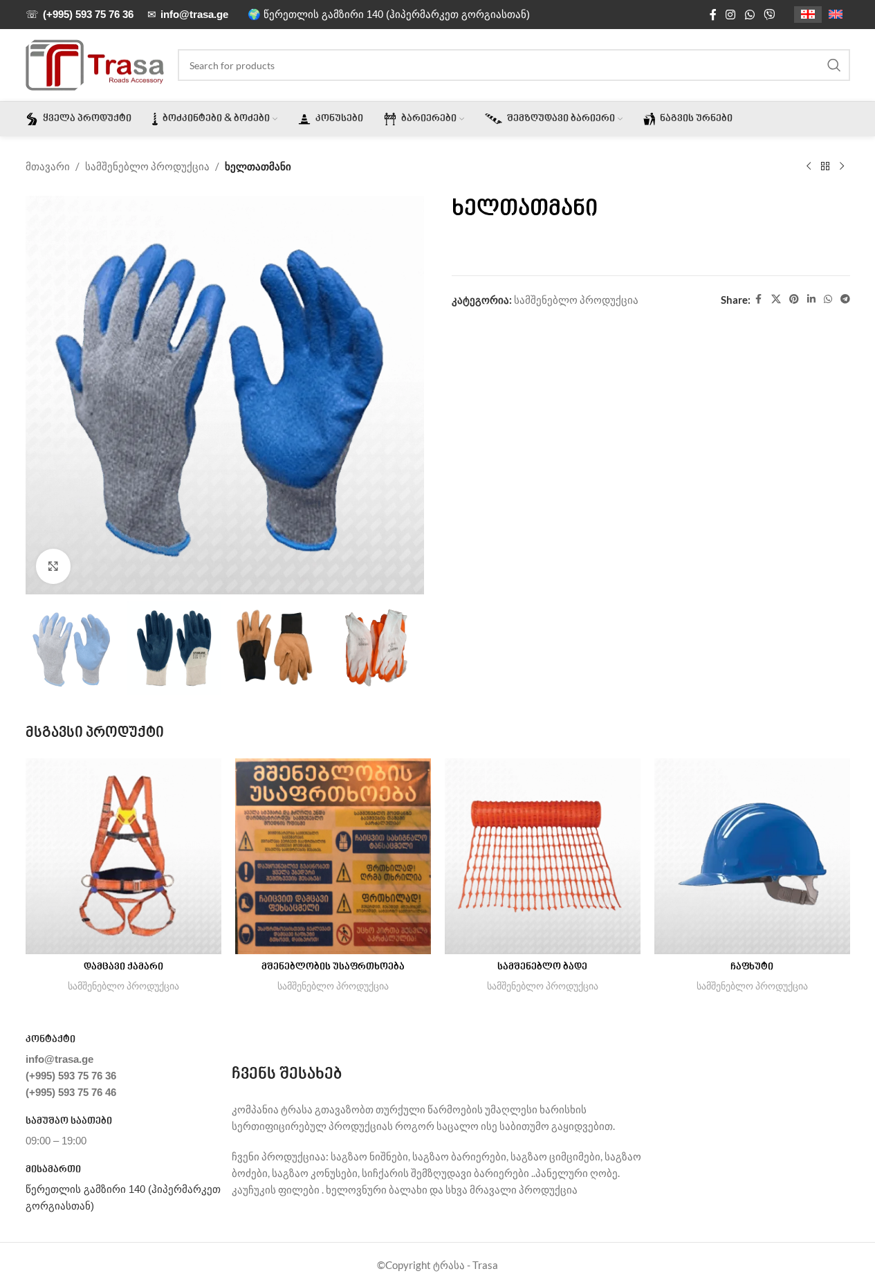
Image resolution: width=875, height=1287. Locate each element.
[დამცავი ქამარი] (123, 856)
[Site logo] (95, 63)
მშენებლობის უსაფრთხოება (333, 967)
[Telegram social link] (845, 299)
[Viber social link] (769, 14)
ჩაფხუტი (751, 967)
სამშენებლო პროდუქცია (147, 166)
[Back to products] (825, 166)
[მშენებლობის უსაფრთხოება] (333, 856)
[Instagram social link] (730, 14)
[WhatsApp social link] (749, 14)
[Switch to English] (835, 15)
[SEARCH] (834, 65)
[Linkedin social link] (811, 299)
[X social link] (776, 299)
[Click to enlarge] (53, 566)
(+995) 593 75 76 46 (71, 1092)
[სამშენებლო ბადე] (543, 856)
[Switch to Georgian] (808, 15)
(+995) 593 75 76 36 (71, 1075)
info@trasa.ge (59, 1059)
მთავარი (48, 166)
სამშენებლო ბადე (542, 967)
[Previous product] (808, 166)
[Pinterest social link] (794, 299)
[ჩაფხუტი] (752, 856)
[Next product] (841, 166)
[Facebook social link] (713, 14)
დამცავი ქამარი (123, 967)
